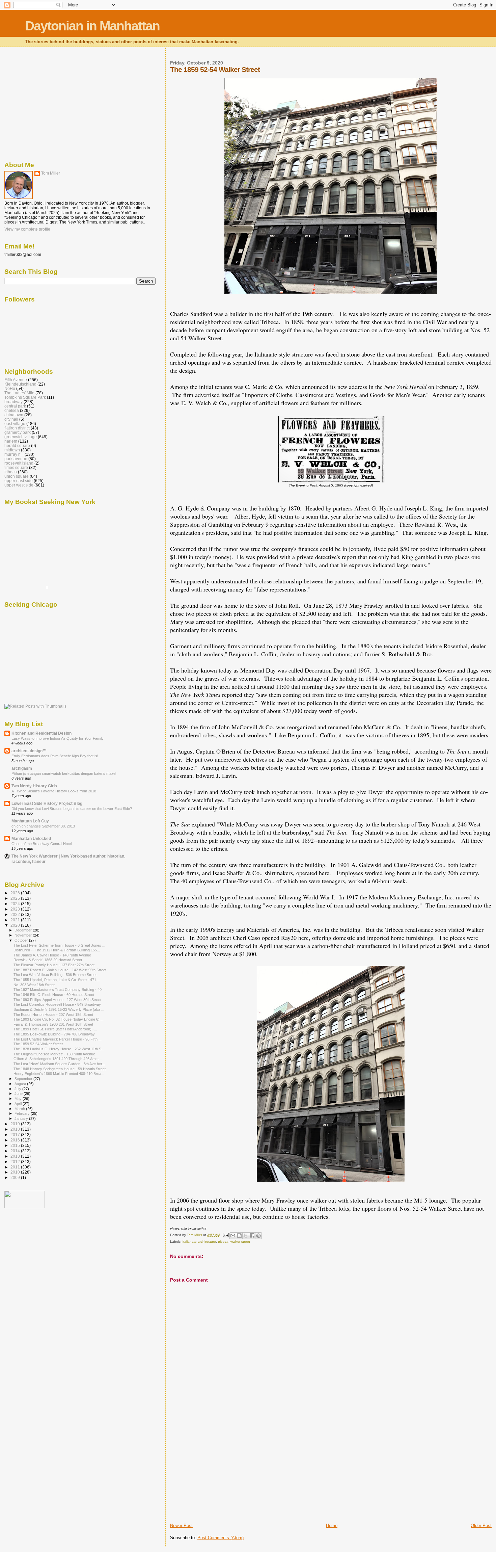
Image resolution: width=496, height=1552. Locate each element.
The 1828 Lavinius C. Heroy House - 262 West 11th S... (58, 1049)
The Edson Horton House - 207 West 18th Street (53, 1014)
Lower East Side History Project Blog (46, 803)
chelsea (11, 410)
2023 (15, 909)
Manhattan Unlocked (31, 838)
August (21, 1084)
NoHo (9, 388)
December (24, 930)
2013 (15, 1156)
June (19, 1093)
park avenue (15, 458)
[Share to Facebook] (252, 1235)
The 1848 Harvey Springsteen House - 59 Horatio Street (59, 1069)
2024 (15, 903)
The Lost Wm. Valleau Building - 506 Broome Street (55, 975)
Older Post (481, 1525)
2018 (15, 1129)
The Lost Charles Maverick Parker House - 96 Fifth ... (57, 1039)
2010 (15, 1172)
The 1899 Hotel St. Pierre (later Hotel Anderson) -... (55, 1029)
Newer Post (181, 1525)
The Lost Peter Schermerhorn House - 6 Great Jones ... (59, 945)
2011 (15, 1167)
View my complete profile (27, 229)
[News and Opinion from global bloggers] (24, 1207)
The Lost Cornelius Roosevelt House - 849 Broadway (57, 1004)
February (23, 1113)
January (22, 1118)
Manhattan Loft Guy (30, 821)
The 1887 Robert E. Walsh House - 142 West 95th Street (59, 970)
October (22, 940)
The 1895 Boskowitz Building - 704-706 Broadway (54, 1034)
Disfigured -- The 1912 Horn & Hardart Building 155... (56, 950)
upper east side (18, 480)
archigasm (21, 768)
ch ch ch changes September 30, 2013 (43, 826)
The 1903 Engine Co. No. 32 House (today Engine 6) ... (58, 1019)
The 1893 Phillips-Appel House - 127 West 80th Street (57, 1000)
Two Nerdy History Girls (34, 786)
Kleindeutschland (20, 384)
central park (15, 406)
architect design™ (29, 750)
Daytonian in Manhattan (92, 26)
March (20, 1109)
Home (331, 1525)
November (24, 935)
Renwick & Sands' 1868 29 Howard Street (47, 960)
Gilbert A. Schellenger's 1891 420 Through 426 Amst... (57, 1059)
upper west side (18, 485)
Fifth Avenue (15, 379)
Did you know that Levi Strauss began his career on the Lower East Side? (71, 809)
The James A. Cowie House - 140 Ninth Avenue (52, 955)
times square (16, 467)
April (19, 1104)
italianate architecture (199, 1241)
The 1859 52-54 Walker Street (38, 1044)
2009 (15, 1177)
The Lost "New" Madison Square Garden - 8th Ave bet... (59, 1064)
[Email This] (232, 1235)
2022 (15, 914)
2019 (15, 1124)
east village (14, 423)
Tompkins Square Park (25, 397)
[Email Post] (225, 1235)
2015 (15, 1145)
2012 (15, 1161)
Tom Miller (50, 173)
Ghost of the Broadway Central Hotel (41, 844)
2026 (15, 893)
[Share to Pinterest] (258, 1235)
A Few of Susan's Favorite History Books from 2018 (53, 791)
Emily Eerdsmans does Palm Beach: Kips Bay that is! (54, 756)
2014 (15, 1151)
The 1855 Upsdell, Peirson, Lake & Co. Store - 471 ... (56, 980)
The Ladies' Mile (19, 393)
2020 (15, 925)
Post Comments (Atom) (220, 1537)
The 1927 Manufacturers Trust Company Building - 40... (59, 990)
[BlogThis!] (239, 1235)
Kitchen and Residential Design (41, 733)
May (19, 1099)
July (18, 1089)
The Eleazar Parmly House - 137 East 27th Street (53, 965)
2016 (15, 1140)
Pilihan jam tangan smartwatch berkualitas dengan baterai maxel (63, 773)
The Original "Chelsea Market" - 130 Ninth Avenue (54, 1054)
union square (16, 476)
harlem (10, 441)
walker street (240, 1241)
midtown (12, 450)
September (24, 1079)
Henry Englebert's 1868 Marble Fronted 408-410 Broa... (58, 1074)
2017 (15, 1134)
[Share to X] (245, 1235)
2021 (15, 920)
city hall (11, 419)
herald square (17, 445)
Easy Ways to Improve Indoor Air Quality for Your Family (57, 738)
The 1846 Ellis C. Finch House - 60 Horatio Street (53, 995)
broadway (13, 401)
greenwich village (20, 437)
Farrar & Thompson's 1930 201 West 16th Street (53, 1024)
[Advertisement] (220, 1475)
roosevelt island (18, 463)
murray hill (14, 454)
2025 (15, 898)
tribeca (223, 1241)
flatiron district (17, 428)
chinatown (13, 415)
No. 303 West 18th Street (34, 985)
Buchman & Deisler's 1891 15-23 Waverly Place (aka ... (58, 1009)
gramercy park (17, 432)
